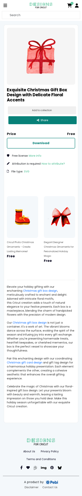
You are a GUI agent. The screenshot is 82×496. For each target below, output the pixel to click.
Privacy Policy (50, 451)
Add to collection (42, 110)
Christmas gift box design (40, 291)
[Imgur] (43, 467)
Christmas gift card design (24, 362)
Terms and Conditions (41, 459)
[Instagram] (28, 467)
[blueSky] (59, 467)
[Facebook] (21, 467)
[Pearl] (35, 467)
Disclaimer (32, 487)
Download (41, 143)
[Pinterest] (51, 467)
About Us (29, 451)
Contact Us (49, 487)
